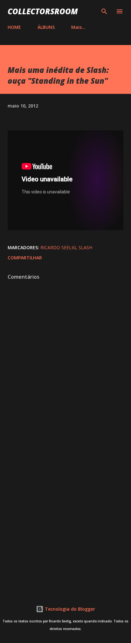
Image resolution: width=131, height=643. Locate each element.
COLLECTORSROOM (43, 11)
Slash (85, 247)
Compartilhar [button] (25, 258)
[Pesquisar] (104, 11)
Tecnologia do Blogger (69, 609)
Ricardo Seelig (58, 247)
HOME (14, 27)
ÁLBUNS (46, 27)
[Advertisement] (65, 512)
